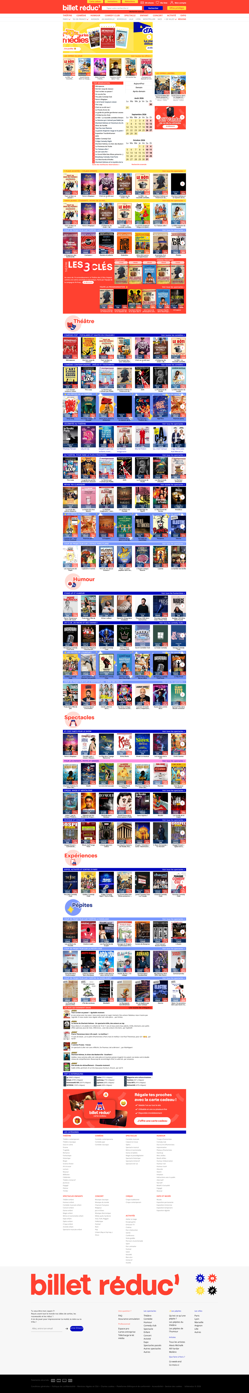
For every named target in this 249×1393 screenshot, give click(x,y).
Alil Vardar (174, 1348)
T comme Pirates (77, 1045)
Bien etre (129, 1257)
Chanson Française (102, 1205)
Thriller (65, 1191)
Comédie (148, 1318)
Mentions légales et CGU (88, 1386)
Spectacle (130, 15)
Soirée (128, 1233)
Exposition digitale (163, 1210)
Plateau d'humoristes (164, 1150)
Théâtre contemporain (71, 1139)
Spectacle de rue (132, 1164)
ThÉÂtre (67, 15)
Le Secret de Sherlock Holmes (82, 1023)
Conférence (130, 1235)
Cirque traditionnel (132, 1199)
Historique (66, 1158)
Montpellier (149, 19)
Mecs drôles (161, 1155)
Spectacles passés (152, 1345)
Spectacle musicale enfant (72, 1229)
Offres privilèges (176, 8)
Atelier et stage (131, 1219)
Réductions (130, 1)
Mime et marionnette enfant (73, 1216)
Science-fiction (68, 1164)
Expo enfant (67, 1219)
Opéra (128, 1145)
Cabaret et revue (132, 1142)
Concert (158, 15)
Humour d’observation (165, 1161)
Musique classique (101, 1199)
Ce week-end (175, 1361)
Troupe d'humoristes (164, 1139)
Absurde (160, 1169)
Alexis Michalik (176, 1345)
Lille (131, 19)
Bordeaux (122, 19)
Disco (97, 1235)
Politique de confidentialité (63, 1386)
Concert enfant (68, 1208)
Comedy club (161, 1142)
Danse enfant (68, 1210)
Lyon (138, 19)
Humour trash (162, 1166)
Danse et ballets (131, 1153)
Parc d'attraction (132, 1230)
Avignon (95, 19)
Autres (147, 1351)
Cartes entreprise (126, 1331)
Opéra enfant (67, 1221)
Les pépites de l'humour (176, 1330)
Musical (65, 1172)
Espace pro (123, 1328)
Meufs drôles (161, 1158)
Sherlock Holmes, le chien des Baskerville (87, 1054)
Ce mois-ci (174, 1364)
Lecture (65, 1169)
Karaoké (129, 1254)
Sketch (159, 1172)
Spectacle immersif (133, 1161)
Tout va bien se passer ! (80, 1012)
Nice (160, 19)
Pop (96, 1229)
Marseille (199, 1322)
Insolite (128, 1263)
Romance (66, 1153)
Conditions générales (40, 1386)
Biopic (65, 1161)
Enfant (144, 15)
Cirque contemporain (133, 1202)
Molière (173, 1351)
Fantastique (67, 1155)
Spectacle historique (133, 1158)
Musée (159, 1199)
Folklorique (99, 1221)
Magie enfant (67, 1213)
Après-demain (139, 91)
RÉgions (182, 19)
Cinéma (128, 1227)
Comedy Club (112, 15)
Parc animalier (131, 1246)
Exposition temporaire (165, 1208)
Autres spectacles (152, 1348)
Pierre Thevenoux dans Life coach (84, 1034)
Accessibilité (157, 1386)
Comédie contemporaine (104, 1139)
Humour (95, 15)
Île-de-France (79, 19)
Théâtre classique (69, 1142)
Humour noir (161, 1164)
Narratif (159, 1183)
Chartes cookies (107, 1386)
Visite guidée (130, 1238)
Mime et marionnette (133, 1150)
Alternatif (160, 1180)
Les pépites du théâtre (176, 1323)
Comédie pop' (100, 1142)
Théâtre (147, 1315)
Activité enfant (68, 1227)
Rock (96, 1227)
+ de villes (169, 19)
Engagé (65, 1185)
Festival (98, 1224)
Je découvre (88, 282)
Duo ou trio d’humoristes (165, 1145)
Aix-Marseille (108, 19)
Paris (65, 19)
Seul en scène (68, 1145)
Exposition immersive (164, 1205)
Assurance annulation (129, 1318)
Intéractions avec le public (166, 1177)
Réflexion (66, 1174)
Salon (128, 1252)
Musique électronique (103, 1213)
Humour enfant (68, 1202)
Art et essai (67, 1166)
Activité (171, 15)
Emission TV (130, 1224)
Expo (183, 15)
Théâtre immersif (69, 1180)
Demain (139, 87)
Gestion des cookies (173, 1386)
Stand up (160, 1153)
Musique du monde (102, 1202)
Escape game (131, 1222)
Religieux (98, 1208)
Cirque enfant (68, 1224)
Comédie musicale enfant (72, 1205)
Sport (128, 1244)
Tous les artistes (177, 1342)
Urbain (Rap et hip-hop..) (104, 1232)
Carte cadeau (95, 1)
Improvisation (162, 1147)
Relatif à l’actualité (163, 1185)
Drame (65, 1147)
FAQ (120, 1315)
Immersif (129, 1260)
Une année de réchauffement (82, 1065)
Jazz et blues (99, 1210)
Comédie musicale (132, 1139)
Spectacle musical (132, 1147)
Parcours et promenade (134, 1241)
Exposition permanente (165, 1202)
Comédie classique (102, 1145)
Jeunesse (66, 1183)
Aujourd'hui (139, 83)
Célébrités (66, 1177)
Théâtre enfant (68, 1199)
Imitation (160, 1174)
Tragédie (66, 1150)
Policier (65, 1188)
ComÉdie (81, 15)
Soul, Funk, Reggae (102, 1219)
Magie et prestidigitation (134, 1155)
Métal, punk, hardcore (103, 1216)
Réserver (121, 282)
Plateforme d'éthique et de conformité (133, 1386)
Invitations (112, 1)
